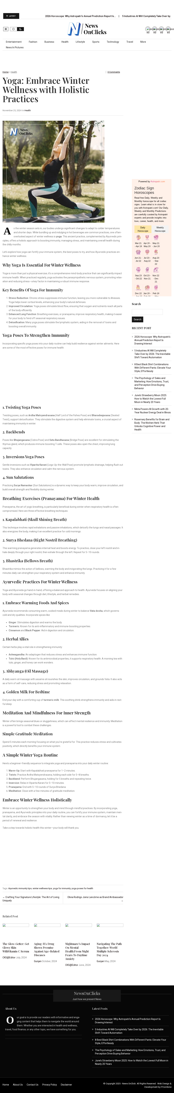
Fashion (33, 41)
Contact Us (32, 1084)
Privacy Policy (49, 1084)
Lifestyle (80, 41)
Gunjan (37, 961)
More (143, 41)
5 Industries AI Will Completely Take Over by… (147, 16)
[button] (5, 29)
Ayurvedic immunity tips (20, 888)
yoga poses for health (82, 888)
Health (65, 41)
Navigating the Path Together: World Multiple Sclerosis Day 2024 (109, 949)
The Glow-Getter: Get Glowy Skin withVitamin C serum (16, 947)
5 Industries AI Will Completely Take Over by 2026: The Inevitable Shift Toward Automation (152, 354)
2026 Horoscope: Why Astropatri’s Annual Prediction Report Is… (80, 16)
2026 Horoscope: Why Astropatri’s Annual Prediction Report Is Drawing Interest (152, 340)
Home (5, 72)
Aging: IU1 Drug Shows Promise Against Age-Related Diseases (46, 949)
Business (49, 41)
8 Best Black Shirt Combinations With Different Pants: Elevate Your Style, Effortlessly (152, 367)
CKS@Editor (9, 957)
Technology (113, 41)
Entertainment (14, 41)
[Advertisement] (87, 6)
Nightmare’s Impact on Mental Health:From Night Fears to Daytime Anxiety (77, 951)
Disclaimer (66, 1084)
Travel (129, 41)
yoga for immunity (62, 888)
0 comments (114, 72)
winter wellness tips (42, 888)
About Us (18, 1084)
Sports (95, 41)
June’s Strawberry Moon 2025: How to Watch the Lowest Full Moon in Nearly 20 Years (150, 398)
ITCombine (166, 1087)
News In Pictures (15, 47)
